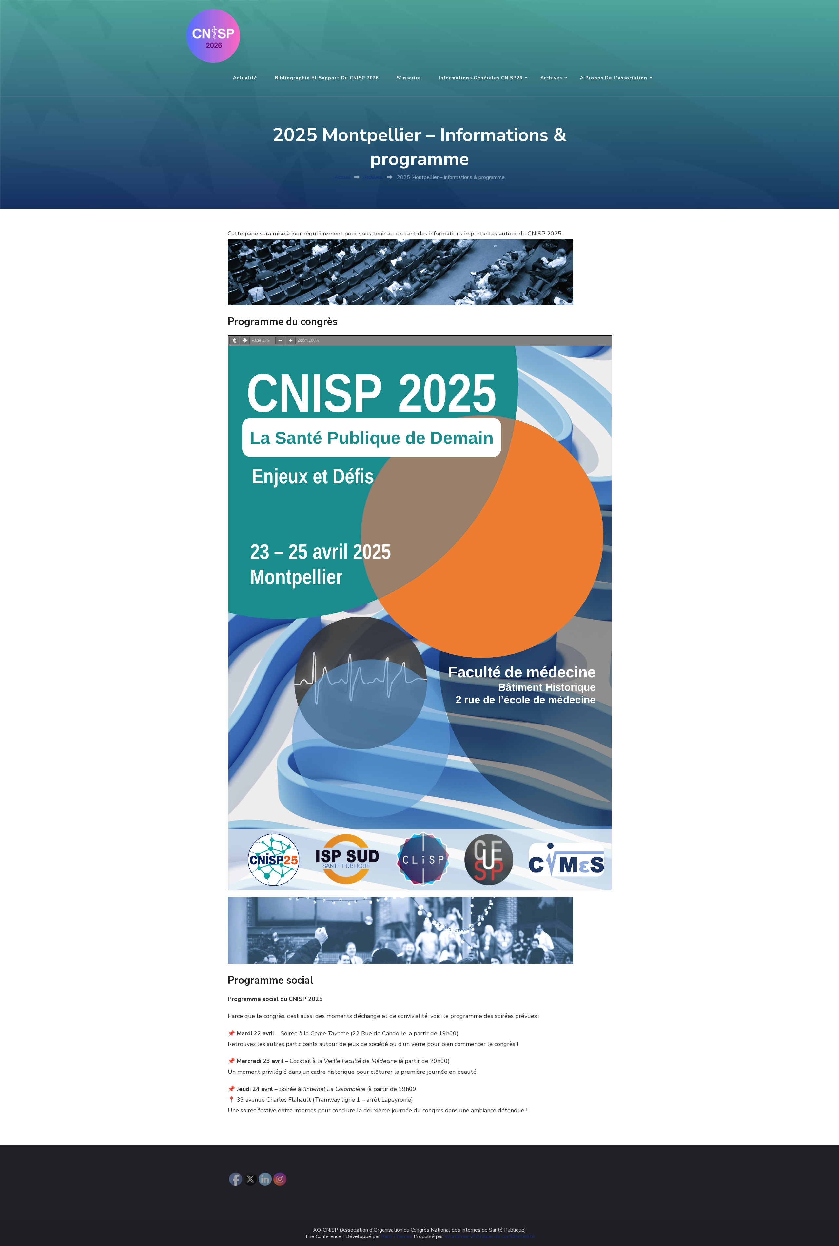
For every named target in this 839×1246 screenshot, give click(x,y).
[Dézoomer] (280, 340)
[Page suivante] (245, 340)
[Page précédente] (234, 340)
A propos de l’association (613, 78)
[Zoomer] (291, 340)
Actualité (245, 78)
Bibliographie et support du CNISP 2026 (327, 78)
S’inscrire (409, 78)
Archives (551, 78)
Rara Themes (396, 1237)
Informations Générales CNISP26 (480, 78)
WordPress (457, 1237)
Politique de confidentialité (503, 1237)
